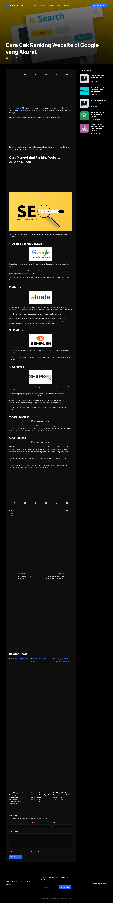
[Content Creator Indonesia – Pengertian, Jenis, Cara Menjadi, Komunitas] (84, 128)
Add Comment (14, 831)
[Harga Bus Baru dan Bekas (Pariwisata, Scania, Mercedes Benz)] (84, 91)
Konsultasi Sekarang (99, 5)
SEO (20, 310)
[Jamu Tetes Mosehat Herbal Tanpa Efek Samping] (84, 78)
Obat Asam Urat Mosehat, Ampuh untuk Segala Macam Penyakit (99, 102)
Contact (67, 5)
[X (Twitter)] (25, 74)
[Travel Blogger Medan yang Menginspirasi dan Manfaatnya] (18, 724)
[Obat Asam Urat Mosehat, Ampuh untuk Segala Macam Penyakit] (84, 103)
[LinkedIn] (46, 74)
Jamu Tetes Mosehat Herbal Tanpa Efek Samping (97, 77)
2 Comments (13, 804)
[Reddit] (56, 74)
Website (54, 822)
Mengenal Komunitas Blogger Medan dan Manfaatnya (97, 114)
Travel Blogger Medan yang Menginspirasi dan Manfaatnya (18, 795)
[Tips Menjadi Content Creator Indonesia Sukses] (62, 724)
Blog (58, 5)
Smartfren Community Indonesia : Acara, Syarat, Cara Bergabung (40, 795)
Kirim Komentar (15, 857)
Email (33, 822)
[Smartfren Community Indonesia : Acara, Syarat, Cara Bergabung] (40, 724)
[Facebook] (14, 74)
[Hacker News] (67, 74)
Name (11, 822)
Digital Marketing (34, 58)
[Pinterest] (35, 74)
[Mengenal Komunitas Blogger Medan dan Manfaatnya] (84, 115)
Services (42, 5)
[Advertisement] (40, 93)
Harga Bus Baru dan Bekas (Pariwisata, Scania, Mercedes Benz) (99, 89)
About (51, 5)
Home (34, 5)
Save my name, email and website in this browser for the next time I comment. (32, 851)
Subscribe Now (65, 887)
